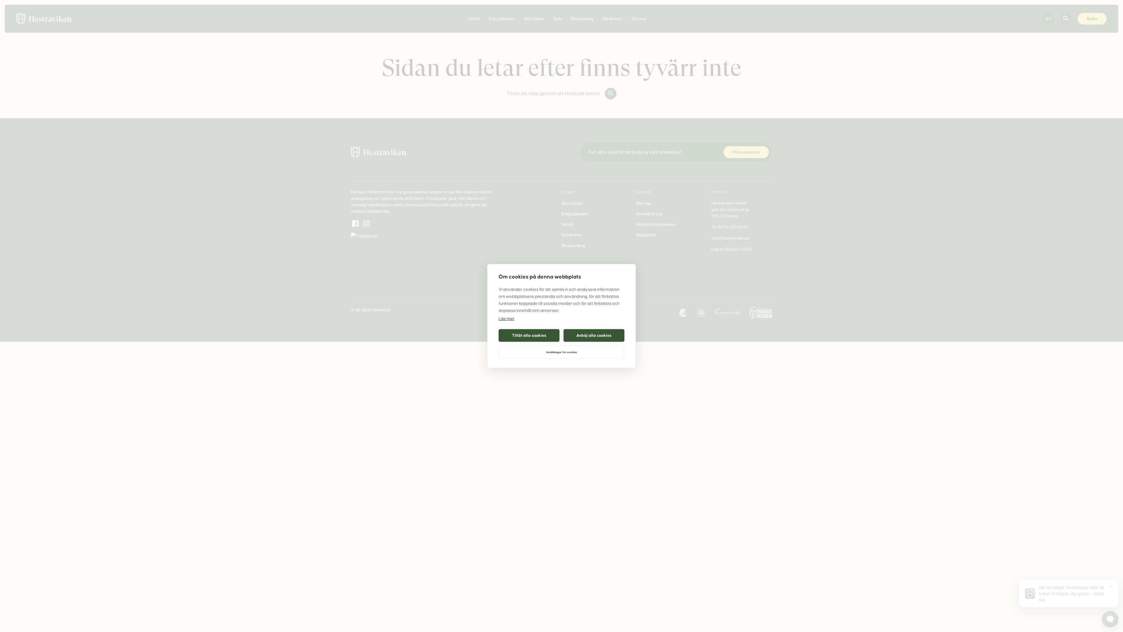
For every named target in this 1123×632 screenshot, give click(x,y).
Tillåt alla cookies (529, 335)
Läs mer (506, 318)
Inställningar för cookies (561, 352)
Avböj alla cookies (594, 335)
